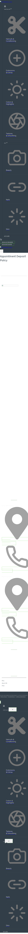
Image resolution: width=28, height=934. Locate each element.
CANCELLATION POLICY (21, 696)
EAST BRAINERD (7, 506)
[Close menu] (0, 702)
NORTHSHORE (7, 577)
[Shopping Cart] (1, 240)
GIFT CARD (6, 236)
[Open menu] (1, 251)
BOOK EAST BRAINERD (7, 242)
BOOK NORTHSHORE (7, 244)
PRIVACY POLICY (3, 696)
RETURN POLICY (11, 696)
